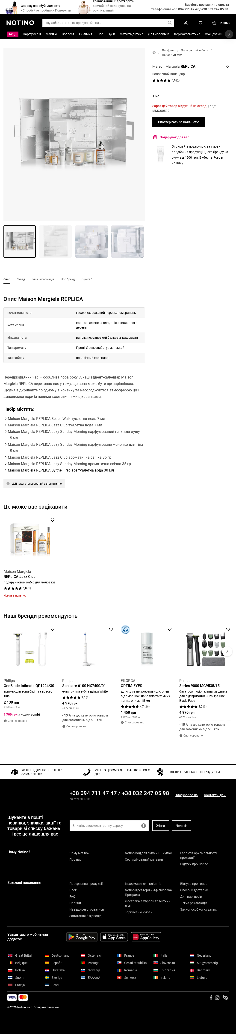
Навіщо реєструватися (86, 909)
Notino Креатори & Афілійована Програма (148, 892)
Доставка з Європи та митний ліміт (147, 903)
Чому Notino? (79, 853)
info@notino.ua (186, 795)
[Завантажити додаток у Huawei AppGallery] (146, 936)
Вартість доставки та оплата (207, 4)
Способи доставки (194, 890)
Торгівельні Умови (138, 912)
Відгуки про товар (193, 883)
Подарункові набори (194, 50)
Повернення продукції (86, 883)
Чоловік (181, 825)
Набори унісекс (172, 55)
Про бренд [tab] (68, 279)
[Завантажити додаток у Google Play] (81, 936)
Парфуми (168, 50)
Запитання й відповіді (85, 916)
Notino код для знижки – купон (148, 853)
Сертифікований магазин (144, 859)
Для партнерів (191, 896)
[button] (74, 134)
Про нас (75, 859)
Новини (75, 903)
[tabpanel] (74, 397)
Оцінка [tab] (87, 279)
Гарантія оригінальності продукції (198, 855)
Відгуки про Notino (194, 864)
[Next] (227, 542)
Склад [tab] (21, 279)
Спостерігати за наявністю (178, 122)
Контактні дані (215, 795)
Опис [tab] (6, 279)
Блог (73, 890)
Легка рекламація (193, 903)
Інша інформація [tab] (43, 279)
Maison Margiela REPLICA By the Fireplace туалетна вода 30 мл (61, 470)
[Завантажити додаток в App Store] (114, 936)
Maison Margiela (166, 66)
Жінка (160, 825)
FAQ (72, 896)
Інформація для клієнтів (143, 883)
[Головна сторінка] (154, 53)
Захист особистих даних (198, 909)
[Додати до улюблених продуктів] (227, 66)
